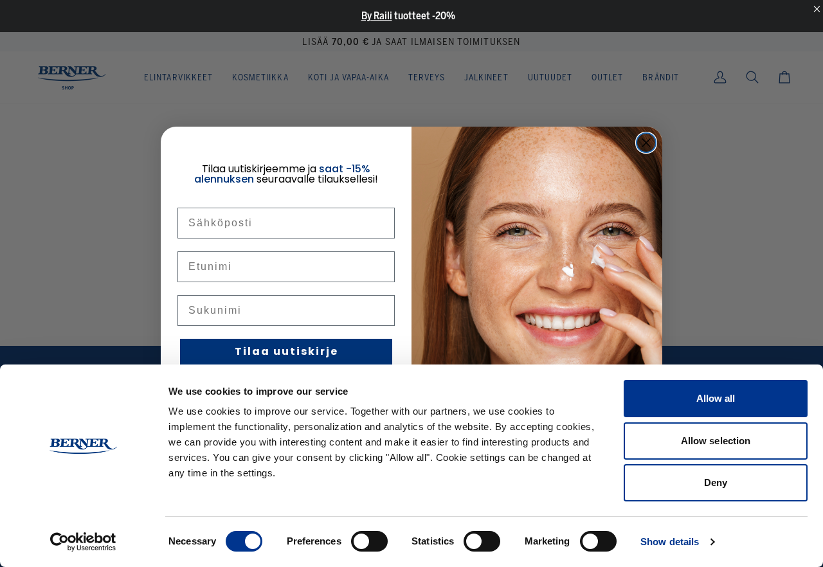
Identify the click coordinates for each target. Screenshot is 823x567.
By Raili (376, 16)
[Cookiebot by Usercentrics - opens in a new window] (83, 542)
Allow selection (716, 440)
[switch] (369, 541)
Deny (715, 482)
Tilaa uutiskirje (286, 351)
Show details (669, 541)
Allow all (716, 398)
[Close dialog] (646, 142)
